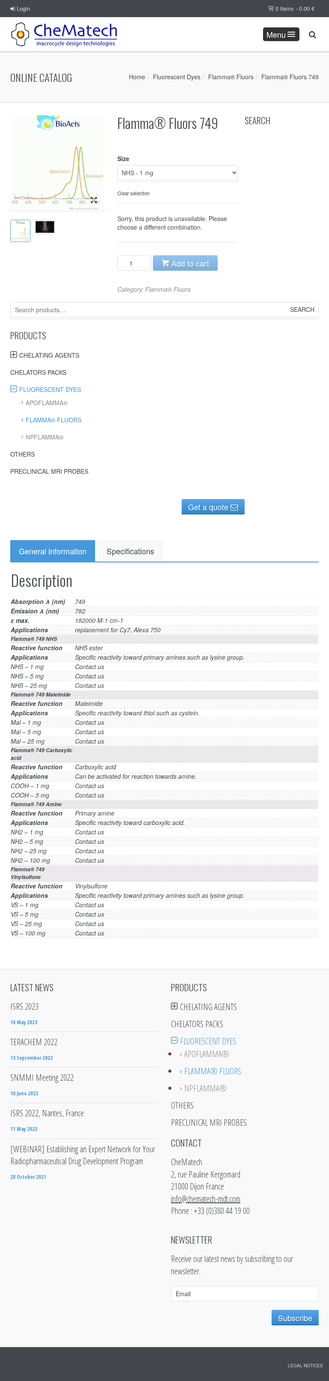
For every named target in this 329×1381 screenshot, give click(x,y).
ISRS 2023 (24, 1006)
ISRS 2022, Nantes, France (47, 1113)
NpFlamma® (44, 437)
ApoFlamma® (47, 402)
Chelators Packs (38, 372)
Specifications (130, 550)
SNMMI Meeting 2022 (42, 1077)
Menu (276, 34)
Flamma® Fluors (231, 76)
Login (22, 8)
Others (22, 454)
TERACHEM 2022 (33, 1042)
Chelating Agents (49, 355)
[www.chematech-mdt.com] (63, 34)
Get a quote (209, 506)
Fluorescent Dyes (176, 76)
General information (53, 550)
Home (137, 76)
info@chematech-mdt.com (205, 1199)
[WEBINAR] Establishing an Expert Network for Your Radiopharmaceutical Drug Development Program (82, 1155)
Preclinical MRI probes (49, 471)
